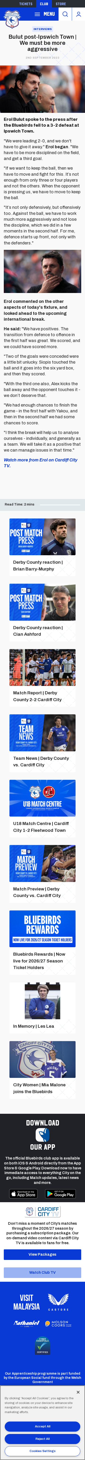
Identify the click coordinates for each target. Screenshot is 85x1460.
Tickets (25, 3)
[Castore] (58, 1302)
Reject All (42, 1439)
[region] (42, 1422)
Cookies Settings (42, 1451)
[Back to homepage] (12, 19)
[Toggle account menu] (78, 14)
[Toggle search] (65, 14)
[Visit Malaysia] (27, 1302)
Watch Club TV (42, 1272)
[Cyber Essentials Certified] (42, 1345)
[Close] (78, 1392)
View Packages (42, 1254)
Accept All (42, 1426)
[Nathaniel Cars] (27, 1324)
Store (61, 3)
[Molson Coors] (58, 1324)
